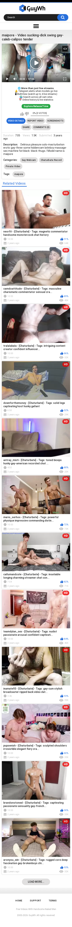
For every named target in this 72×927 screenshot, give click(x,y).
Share (26, 127)
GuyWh (32, 915)
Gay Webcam (29, 160)
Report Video (36, 120)
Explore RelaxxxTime (36, 106)
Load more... (36, 881)
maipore (18, 174)
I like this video (22, 114)
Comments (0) (41, 127)
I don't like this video (27, 114)
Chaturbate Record (51, 160)
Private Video (13, 166)
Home (18, 900)
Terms (53, 900)
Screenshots (55, 120)
